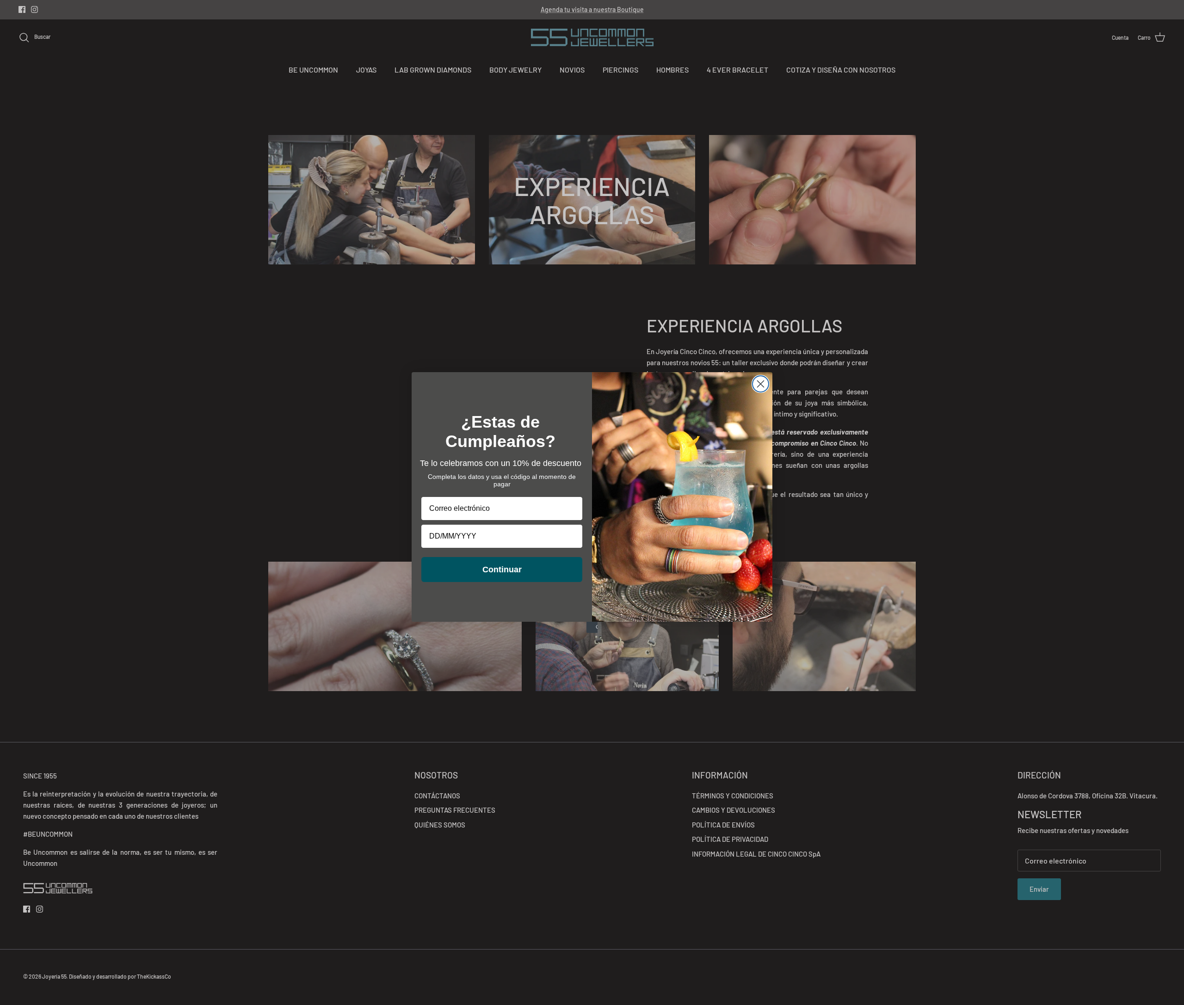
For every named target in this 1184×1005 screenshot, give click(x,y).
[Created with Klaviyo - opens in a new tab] (592, 627)
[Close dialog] (760, 384)
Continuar (502, 569)
